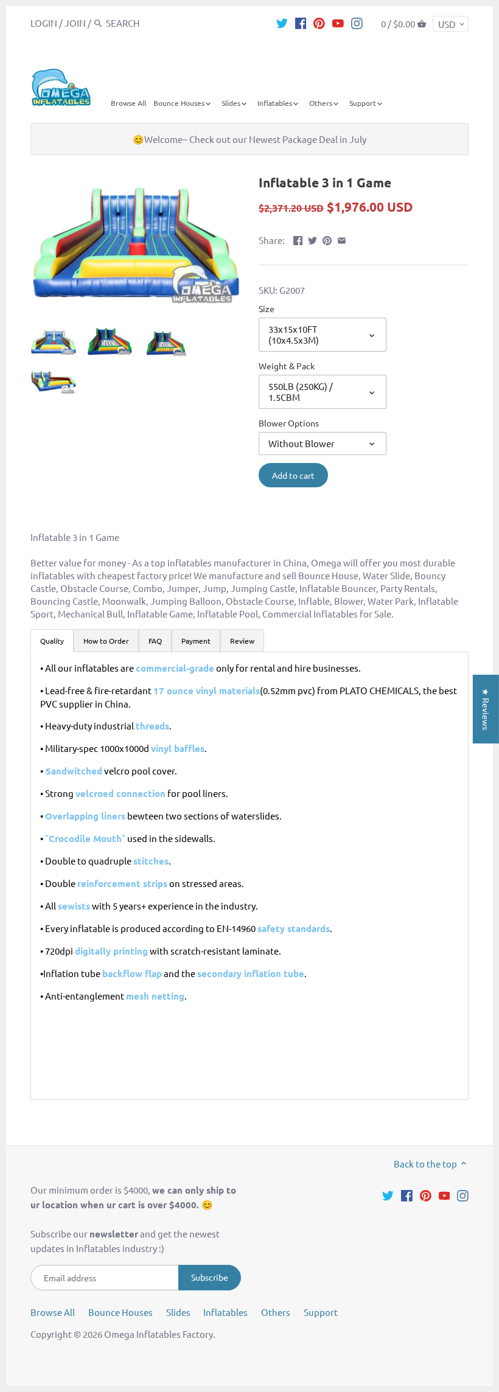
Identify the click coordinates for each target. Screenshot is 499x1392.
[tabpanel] (249, 876)
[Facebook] (301, 22)
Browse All (52, 1312)
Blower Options (289, 423)
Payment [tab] (196, 641)
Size (266, 308)
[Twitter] (282, 22)
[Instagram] (357, 22)
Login (43, 23)
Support (321, 1312)
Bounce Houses (120, 1312)
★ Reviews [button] (486, 709)
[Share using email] (341, 239)
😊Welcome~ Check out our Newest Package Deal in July (249, 139)
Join (75, 23)
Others (275, 1312)
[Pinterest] (319, 22)
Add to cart (293, 475)
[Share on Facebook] (297, 239)
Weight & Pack (287, 366)
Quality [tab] (52, 641)
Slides (178, 1312)
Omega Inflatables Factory (158, 1334)
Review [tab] (242, 641)
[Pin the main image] (327, 239)
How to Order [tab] (106, 641)
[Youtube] (338, 22)
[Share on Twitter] (312, 239)
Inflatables (225, 1312)
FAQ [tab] (155, 641)
